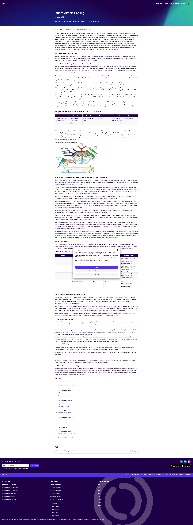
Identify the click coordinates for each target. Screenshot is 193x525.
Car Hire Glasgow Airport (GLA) (56, 491)
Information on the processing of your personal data (15, 468)
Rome (99, 491)
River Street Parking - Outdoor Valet (67, 386)
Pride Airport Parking (63, 406)
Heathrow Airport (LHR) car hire (56, 496)
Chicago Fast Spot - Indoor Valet (66, 438)
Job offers (152, 474)
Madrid (99, 487)
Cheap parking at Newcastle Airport (9, 499)
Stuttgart (99, 505)
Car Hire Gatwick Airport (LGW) (56, 494)
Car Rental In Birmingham (55, 505)
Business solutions (180, 3)
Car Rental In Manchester (55, 508)
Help (126, 474)
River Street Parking (63, 381)
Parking (172, 3)
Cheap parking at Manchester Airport (9, 488)
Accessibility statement (183, 474)
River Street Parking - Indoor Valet (67, 396)
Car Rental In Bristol (54, 513)
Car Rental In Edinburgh (54, 509)
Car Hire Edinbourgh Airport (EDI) (56, 486)
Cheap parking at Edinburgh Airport (9, 493)
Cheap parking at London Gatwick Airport (10, 487)
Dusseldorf (100, 499)
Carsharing (159, 3)
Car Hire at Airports (55, 484)
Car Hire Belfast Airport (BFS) (55, 487)
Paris (99, 486)
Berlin (99, 496)
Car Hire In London (53, 503)
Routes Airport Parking (64, 423)
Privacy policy (160, 474)
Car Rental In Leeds (54, 512)
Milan (99, 490)
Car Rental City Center (56, 502)
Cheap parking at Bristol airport (8, 497)
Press (146, 474)
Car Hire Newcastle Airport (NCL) (56, 499)
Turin (99, 493)
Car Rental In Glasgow (54, 506)
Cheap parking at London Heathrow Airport (10, 486)
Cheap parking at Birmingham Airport (9, 494)
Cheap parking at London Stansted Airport (10, 490)
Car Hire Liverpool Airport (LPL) (56, 493)
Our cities (100, 484)
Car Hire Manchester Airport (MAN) (57, 497)
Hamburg (99, 502)
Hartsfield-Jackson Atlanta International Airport (120, 83)
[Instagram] (189, 461)
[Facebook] (181, 461)
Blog (141, 474)
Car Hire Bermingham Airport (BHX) (57, 488)
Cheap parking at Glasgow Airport (8, 496)
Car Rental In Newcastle (54, 516)
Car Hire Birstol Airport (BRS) (55, 490)
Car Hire (166, 3)
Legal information (134, 474)
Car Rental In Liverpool (54, 511)
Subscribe (34, 465)
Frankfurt (99, 500)
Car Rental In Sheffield (54, 515)
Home (56, 29)
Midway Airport (78, 88)
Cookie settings (170, 474)
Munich (99, 503)
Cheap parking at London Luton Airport (9, 491)
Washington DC (101, 488)
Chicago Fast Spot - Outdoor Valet (67, 433)
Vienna (99, 494)
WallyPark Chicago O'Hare (65, 412)
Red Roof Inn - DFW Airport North (65, 451)
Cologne (99, 497)
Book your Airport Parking (72, 29)
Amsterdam (100, 506)
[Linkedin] (185, 461)
